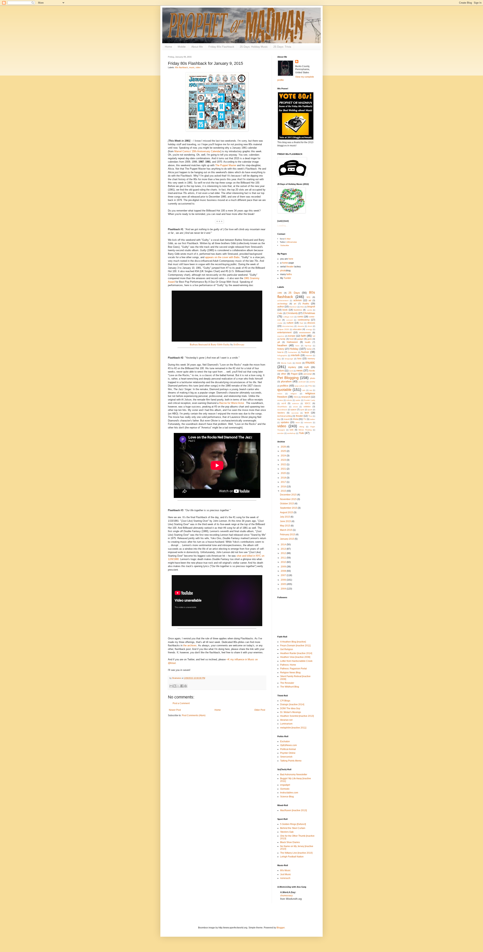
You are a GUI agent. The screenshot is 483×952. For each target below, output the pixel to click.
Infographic (282, 355)
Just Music (285, 874)
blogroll (311, 306)
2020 (284, 473)
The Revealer (287, 683)
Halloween (292, 342)
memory (311, 358)
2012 (284, 553)
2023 (284, 460)
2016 (284, 486)
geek (309, 339)
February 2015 (288, 534)
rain (303, 390)
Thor (310, 416)
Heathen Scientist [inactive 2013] (297, 716)
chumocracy (286, 895)
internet (308, 355)
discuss (311, 323)
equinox (280, 336)
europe (291, 336)
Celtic (279, 313)
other (283, 374)
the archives (190, 645)
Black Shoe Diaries (290, 842)
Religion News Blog (290, 672)
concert (289, 320)
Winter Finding (305, 430)
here (290, 259)
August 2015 (287, 512)
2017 (284, 482)
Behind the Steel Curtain (292, 828)
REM (296, 397)
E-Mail (287, 239)
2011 (284, 557)
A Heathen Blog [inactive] (293, 641)
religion (294, 394)
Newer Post (175, 710)
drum (310, 326)
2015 (284, 491)
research (305, 397)
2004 (284, 588)
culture (290, 323)
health (307, 342)
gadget (300, 339)
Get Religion (286, 649)
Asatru (305, 303)
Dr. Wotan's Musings (290, 712)
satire (298, 400)
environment (305, 332)
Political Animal (288, 749)
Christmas (309, 313)
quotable (284, 390)
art (295, 303)
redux (279, 394)
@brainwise (292, 242)
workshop (291, 433)
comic (300, 316)
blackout (293, 307)
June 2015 (285, 521)
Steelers (281, 413)
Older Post (259, 710)
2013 (284, 549)
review (280, 400)
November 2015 (288, 499)
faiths (289, 274)
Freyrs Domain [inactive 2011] (295, 645)
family (282, 339)
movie (298, 363)
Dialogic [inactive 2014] (292, 704)
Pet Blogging (288, 378)
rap (310, 390)
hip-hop (308, 346)
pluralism (286, 381)
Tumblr (287, 278)
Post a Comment (181, 703)
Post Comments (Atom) (193, 715)
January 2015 (287, 539)
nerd (291, 371)
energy (309, 329)
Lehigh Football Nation (292, 856)
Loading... (282, 225)
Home (168, 46)
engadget (285, 785)
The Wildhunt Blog (289, 686)
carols (309, 310)
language (289, 359)
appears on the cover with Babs (222, 257)
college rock (288, 317)
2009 (284, 566)
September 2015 (289, 508)
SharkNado (282, 407)
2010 (284, 562)
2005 (284, 584)
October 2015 (287, 503)
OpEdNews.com (288, 745)
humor (305, 351)
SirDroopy (238, 344)
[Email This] (171, 686)
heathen (282, 345)
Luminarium (286, 723)
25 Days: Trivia (282, 46)
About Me (197, 46)
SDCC (308, 403)
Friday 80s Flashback (221, 46)
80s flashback (181, 67)
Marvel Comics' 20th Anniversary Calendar (197, 151)
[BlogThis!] (175, 686)
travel (286, 419)
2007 (284, 575)
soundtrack (282, 410)
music (192, 67)
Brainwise (177, 678)
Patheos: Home (288, 664)
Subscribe (284, 245)
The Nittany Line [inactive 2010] (296, 853)
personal (307, 374)
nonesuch (285, 878)
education (297, 329)
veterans (308, 422)
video (198, 67)
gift (278, 342)
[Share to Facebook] (182, 686)
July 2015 (285, 516)
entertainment (284, 332)
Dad (301, 323)
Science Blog (287, 796)
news (299, 370)
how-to (280, 352)
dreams (301, 326)
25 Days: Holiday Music (254, 46)
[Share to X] (178, 686)
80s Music (285, 870)
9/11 (308, 297)
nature (280, 370)
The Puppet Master (225, 165)
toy (278, 419)
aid (309, 300)
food (291, 339)
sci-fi (283, 403)
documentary (288, 326)
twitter (312, 419)
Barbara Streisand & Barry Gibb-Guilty (210, 344)
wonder (280, 433)
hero (297, 346)
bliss (302, 307)
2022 (284, 464)
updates (285, 422)
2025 (284, 451)
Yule (301, 432)
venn (297, 422)
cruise (279, 323)
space (293, 409)
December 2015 (288, 494)
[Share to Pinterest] (185, 686)
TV (304, 419)
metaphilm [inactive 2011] (293, 727)
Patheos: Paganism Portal (293, 668)
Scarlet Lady (309, 400)
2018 (284, 477)
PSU (310, 386)
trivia (295, 419)
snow (295, 407)
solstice (307, 406)
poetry (312, 382)
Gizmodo (284, 789)
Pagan (294, 374)
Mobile (182, 46)
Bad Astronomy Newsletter (293, 774)
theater (290, 266)
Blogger (281, 927)
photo (283, 270)
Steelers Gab (287, 832)
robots (289, 400)
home (285, 263)
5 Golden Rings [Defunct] (293, 824)
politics (284, 385)
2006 (284, 580)
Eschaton (285, 741)
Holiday (294, 348)
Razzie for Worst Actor (231, 403)
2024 (284, 455)
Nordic (312, 371)
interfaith (295, 355)
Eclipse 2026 (283, 329)
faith (303, 335)
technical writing (284, 416)
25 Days (294, 292)
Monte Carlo (286, 363)
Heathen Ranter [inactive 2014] (296, 653)
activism (297, 300)
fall (314, 336)
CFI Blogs (285, 700)
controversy (304, 320)
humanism (292, 352)
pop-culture (300, 386)
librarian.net (286, 720)
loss (299, 358)
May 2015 (285, 525)
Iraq (279, 359)
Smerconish (286, 756)
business (298, 310)
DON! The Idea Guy (290, 708)
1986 (279, 293)
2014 (284, 544)
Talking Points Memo (290, 760)
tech (307, 412)
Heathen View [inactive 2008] (295, 657)
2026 (284, 446)
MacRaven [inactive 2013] (293, 810)
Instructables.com (289, 792)
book (285, 310)
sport (310, 410)
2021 (284, 469)
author (280, 306)
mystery (292, 367)
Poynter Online (287, 753)
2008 (284, 571)
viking (301, 427)
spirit (302, 410)
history (280, 349)
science (295, 403)
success (294, 413)
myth (306, 367)
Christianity (292, 313)
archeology (282, 303)
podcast (302, 382)
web (291, 430)
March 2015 (286, 530)
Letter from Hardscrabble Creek (296, 661)
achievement (282, 300)
